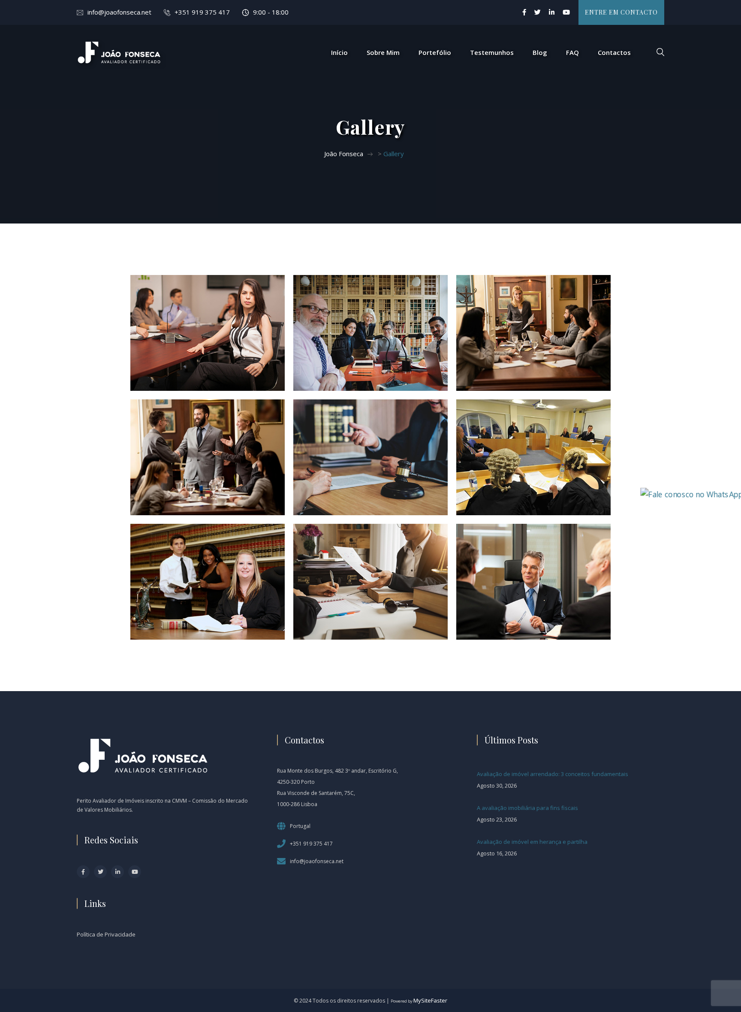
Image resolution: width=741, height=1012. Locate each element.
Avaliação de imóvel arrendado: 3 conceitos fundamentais (552, 774)
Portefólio (435, 52)
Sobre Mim (383, 52)
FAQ (572, 52)
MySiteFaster (430, 1000)
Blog (540, 52)
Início (339, 52)
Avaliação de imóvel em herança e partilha (532, 842)
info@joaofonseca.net (119, 12)
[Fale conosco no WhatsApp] (691, 493)
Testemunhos (492, 52)
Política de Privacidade (106, 934)
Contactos (614, 52)
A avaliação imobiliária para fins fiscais (527, 808)
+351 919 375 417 (202, 12)
